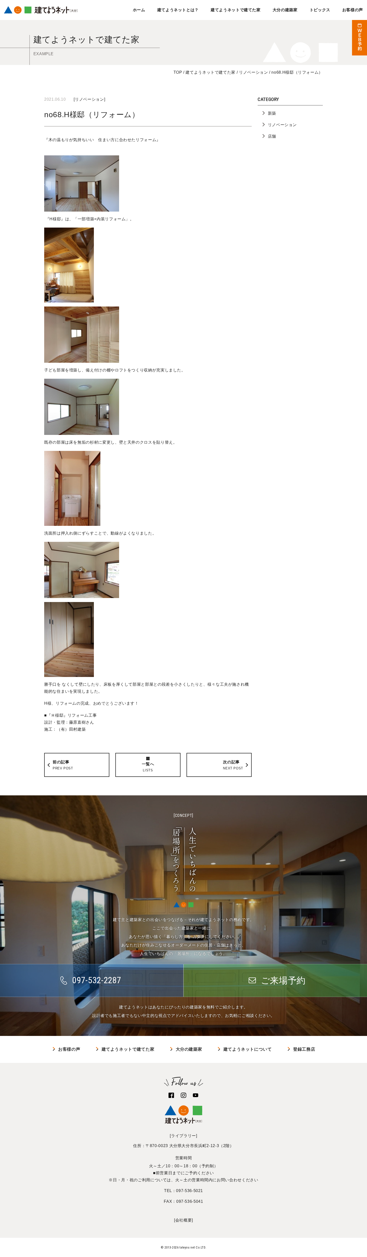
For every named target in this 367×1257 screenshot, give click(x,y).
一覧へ (148, 767)
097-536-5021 (189, 1191)
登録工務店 (304, 1049)
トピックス (320, 10)
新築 (272, 113)
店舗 (272, 136)
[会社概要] (183, 1220)
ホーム (139, 10)
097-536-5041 (189, 1201)
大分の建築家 (285, 10)
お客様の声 (352, 10)
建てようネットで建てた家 (236, 10)
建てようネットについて (247, 1049)
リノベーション (89, 99)
